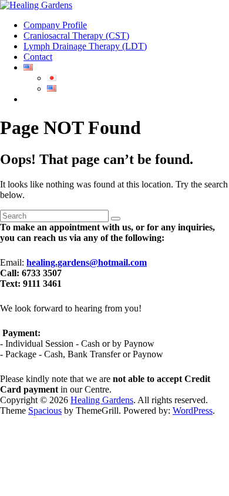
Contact (37, 57)
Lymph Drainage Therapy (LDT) (85, 46)
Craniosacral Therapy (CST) (76, 36)
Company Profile (55, 25)
